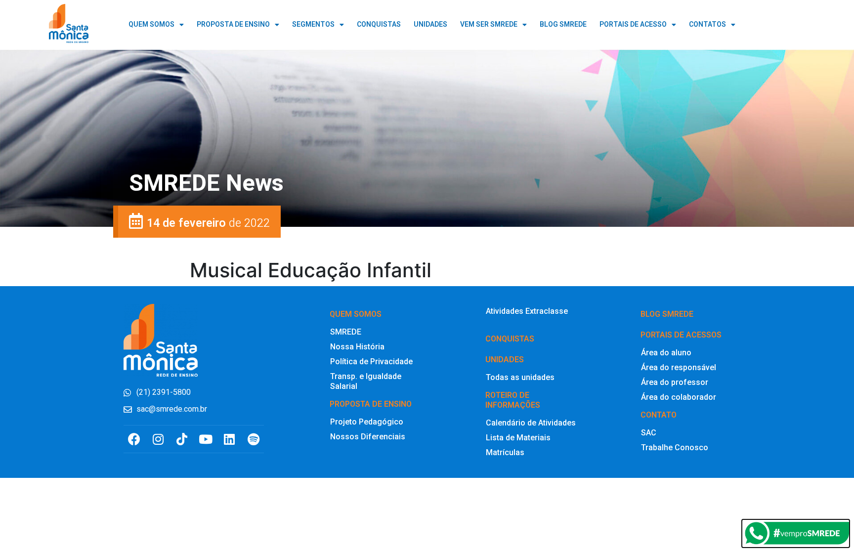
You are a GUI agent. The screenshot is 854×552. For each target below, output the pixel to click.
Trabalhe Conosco (674, 447)
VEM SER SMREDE (488, 24)
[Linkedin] (229, 439)
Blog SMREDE (666, 314)
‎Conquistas (509, 338)
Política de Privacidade (371, 361)
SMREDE (345, 332)
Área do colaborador (678, 397)
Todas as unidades (520, 377)
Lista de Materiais (518, 437)
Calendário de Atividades (531, 422)
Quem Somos (151, 24)
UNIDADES (430, 24)
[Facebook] (134, 439)
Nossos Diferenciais (367, 436)
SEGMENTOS (313, 24)
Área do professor (674, 382)
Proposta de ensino (371, 404)
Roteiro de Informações (512, 400)
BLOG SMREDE (563, 24)
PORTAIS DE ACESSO (633, 24)
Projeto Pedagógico (366, 421)
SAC (648, 432)
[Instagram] (157, 439)
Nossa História (357, 346)
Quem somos (356, 314)
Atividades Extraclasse (527, 311)
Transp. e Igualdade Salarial (365, 381)
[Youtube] (205, 439)
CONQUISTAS (379, 24)
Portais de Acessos (681, 335)
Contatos (707, 24)
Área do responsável (678, 367)
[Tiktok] (181, 439)
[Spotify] (253, 439)
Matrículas (505, 452)
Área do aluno (666, 352)
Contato (658, 415)
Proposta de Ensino (233, 24)
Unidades (504, 359)
